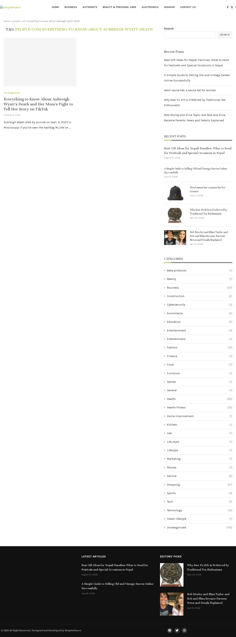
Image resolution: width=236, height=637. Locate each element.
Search (169, 28)
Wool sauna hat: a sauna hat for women (190, 90)
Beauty (199, 279)
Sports (199, 493)
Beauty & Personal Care (119, 7)
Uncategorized (199, 527)
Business (71, 7)
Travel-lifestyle (199, 518)
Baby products (199, 270)
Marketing (199, 458)
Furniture (199, 373)
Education (199, 321)
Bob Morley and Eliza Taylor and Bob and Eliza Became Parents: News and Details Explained (209, 236)
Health (199, 399)
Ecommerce (199, 313)
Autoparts (90, 7)
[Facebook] (228, 7)
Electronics (150, 7)
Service (199, 476)
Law (199, 433)
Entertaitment (199, 339)
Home (55, 7)
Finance (199, 356)
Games (199, 381)
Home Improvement (199, 416)
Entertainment (199, 330)
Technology (199, 510)
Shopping (199, 484)
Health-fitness (199, 407)
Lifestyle (199, 450)
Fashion (169, 7)
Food (199, 364)
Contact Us (188, 7)
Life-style (199, 441)
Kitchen (199, 424)
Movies (199, 467)
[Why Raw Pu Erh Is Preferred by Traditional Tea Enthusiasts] (175, 215)
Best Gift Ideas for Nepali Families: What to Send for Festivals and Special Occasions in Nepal (197, 150)
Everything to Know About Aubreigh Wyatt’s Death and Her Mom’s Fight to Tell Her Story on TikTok (38, 104)
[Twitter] (231, 7)
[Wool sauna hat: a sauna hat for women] (175, 193)
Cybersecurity (199, 304)
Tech (199, 501)
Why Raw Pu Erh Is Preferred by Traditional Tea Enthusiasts (208, 211)
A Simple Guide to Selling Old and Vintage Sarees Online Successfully (195, 170)
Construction (199, 296)
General (199, 390)
